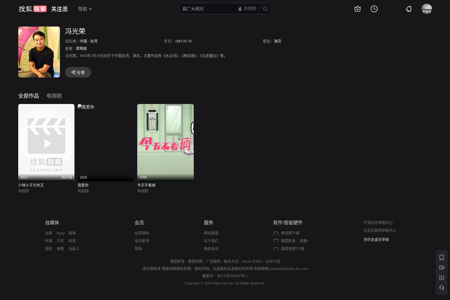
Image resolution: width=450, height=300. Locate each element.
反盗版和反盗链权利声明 (233, 269)
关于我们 (211, 241)
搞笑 (60, 249)
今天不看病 (146, 185)
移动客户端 (290, 233)
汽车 (60, 241)
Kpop (61, 233)
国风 (48, 249)
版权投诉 (211, 249)
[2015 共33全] (46, 107)
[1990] (165, 107)
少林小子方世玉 (31, 185)
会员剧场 (142, 241)
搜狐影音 (288, 241)
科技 (72, 241)
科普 (48, 241)
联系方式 (231, 261)
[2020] (86, 107)
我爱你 (83, 185)
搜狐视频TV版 (292, 249)
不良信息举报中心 (378, 223)
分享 (81, 72)
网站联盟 (211, 233)
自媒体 (52, 222)
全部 (48, 233)
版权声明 (202, 269)
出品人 (73, 249)
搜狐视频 (32, 9)
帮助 (138, 249)
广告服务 (213, 261)
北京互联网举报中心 (380, 230)
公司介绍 (272, 261)
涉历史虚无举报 (376, 240)
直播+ (304, 241)
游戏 (72, 233)
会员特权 (142, 233)
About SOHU (252, 261)
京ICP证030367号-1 (232, 276)
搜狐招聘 (195, 261)
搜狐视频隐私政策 (176, 269)
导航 (82, 9)
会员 (139, 222)
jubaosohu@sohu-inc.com (289, 269)
